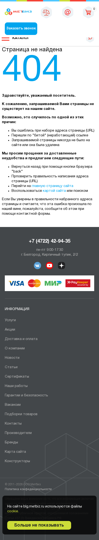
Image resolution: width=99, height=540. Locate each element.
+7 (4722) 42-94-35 (49, 241)
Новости (12, 358)
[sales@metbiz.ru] (68, 12)
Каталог (21, 38)
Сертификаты (17, 376)
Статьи (11, 367)
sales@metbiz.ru (68, 12)
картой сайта (54, 191)
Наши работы (16, 386)
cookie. (13, 511)
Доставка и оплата (21, 339)
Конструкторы (17, 461)
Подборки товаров (21, 414)
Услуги (10, 320)
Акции (10, 329)
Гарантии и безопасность (26, 395)
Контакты (13, 423)
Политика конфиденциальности (28, 489)
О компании (15, 348)
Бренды (11, 442)
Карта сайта (15, 451)
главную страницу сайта (52, 186)
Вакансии (13, 405)
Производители (18, 433)
